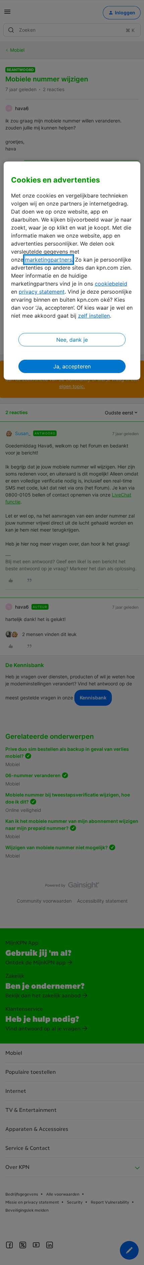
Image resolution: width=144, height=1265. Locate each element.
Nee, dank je (72, 339)
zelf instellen (94, 315)
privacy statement (42, 291)
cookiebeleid (111, 283)
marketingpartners (48, 259)
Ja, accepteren (72, 366)
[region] (72, 271)
